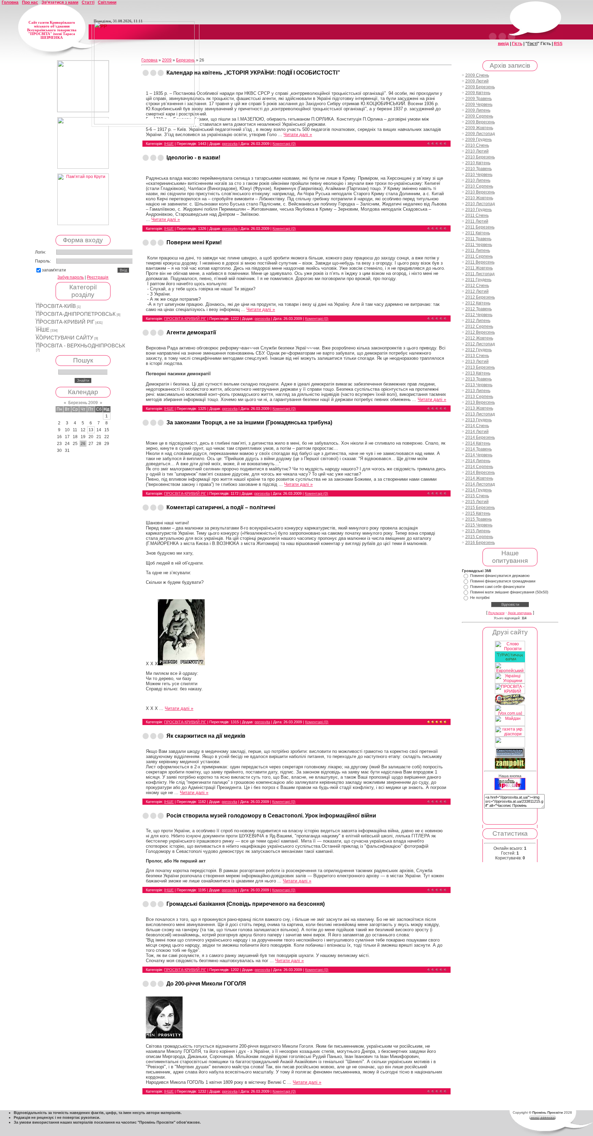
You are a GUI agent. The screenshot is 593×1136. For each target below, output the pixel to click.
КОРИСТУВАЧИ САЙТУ (64, 338)
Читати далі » (297, 134)
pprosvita (229, 144)
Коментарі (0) (284, 144)
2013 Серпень (479, 396)
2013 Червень (478, 384)
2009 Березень (480, 87)
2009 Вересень (480, 122)
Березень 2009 (83, 402)
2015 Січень (477, 495)
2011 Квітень (477, 233)
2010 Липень (477, 180)
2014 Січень (477, 425)
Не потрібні (479, 597)
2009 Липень (477, 110)
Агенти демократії (191, 332)
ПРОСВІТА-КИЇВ (56, 306)
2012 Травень (478, 309)
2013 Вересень (480, 402)
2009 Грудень (478, 139)
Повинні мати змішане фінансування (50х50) (509, 592)
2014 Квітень (477, 443)
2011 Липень (477, 250)
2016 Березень (480, 542)
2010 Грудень (478, 209)
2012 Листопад (480, 344)
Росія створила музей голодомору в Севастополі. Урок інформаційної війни (271, 815)
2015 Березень (480, 507)
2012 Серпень (479, 326)
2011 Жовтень (479, 268)
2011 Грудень (478, 279)
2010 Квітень (477, 162)
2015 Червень (478, 525)
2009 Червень (478, 104)
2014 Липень (477, 460)
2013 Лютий (477, 361)
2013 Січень (477, 355)
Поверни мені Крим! (194, 242)
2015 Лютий (477, 501)
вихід (503, 43)
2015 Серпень (479, 536)
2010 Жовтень (479, 198)
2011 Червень (478, 244)
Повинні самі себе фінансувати (497, 586)
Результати (496, 613)
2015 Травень (478, 519)
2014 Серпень (479, 466)
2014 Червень (478, 455)
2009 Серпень (479, 116)
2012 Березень (480, 297)
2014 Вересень (480, 472)
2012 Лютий (477, 291)
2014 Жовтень (479, 478)
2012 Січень (477, 285)
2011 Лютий (476, 221)
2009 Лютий (477, 81)
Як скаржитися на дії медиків (205, 736)
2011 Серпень (479, 256)
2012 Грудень (478, 349)
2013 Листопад (480, 414)
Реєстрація (97, 277)
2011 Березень (480, 227)
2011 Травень (478, 238)
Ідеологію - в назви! (193, 157)
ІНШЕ (42, 330)
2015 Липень (477, 530)
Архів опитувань (520, 613)
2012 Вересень (480, 332)
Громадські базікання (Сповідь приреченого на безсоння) (245, 904)
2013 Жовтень (479, 408)
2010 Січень (477, 145)
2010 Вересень (480, 192)
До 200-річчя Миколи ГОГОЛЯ (206, 984)
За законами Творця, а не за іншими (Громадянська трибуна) (249, 422)
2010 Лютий (477, 151)
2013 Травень (478, 379)
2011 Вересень (480, 262)
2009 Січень (477, 75)
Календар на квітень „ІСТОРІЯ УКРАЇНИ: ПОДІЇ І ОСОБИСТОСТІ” (253, 73)
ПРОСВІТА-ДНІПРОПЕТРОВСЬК (76, 314)
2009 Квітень (477, 92)
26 (83, 443)
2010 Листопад (480, 203)
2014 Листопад (480, 484)
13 (91, 429)
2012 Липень (477, 320)
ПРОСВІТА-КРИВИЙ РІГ (65, 322)
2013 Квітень (477, 373)
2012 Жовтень (479, 338)
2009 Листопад (480, 133)
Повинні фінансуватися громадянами (502, 581)
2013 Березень (480, 367)
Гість (517, 43)
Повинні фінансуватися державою (500, 575)
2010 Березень (480, 157)
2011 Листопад (480, 273)
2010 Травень (478, 168)
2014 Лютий (477, 431)
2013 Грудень (478, 419)
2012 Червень (478, 314)
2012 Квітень (477, 303)
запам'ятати (54, 270)
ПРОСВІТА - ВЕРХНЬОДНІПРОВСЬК (80, 345)
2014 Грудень (478, 490)
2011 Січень (477, 215)
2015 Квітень (477, 513)
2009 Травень (478, 98)
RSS (558, 43)
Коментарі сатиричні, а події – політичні (220, 507)
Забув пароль (70, 277)
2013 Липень (477, 390)
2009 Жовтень (479, 127)
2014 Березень (480, 437)
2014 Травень (478, 449)
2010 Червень (478, 174)
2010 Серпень (479, 186)
